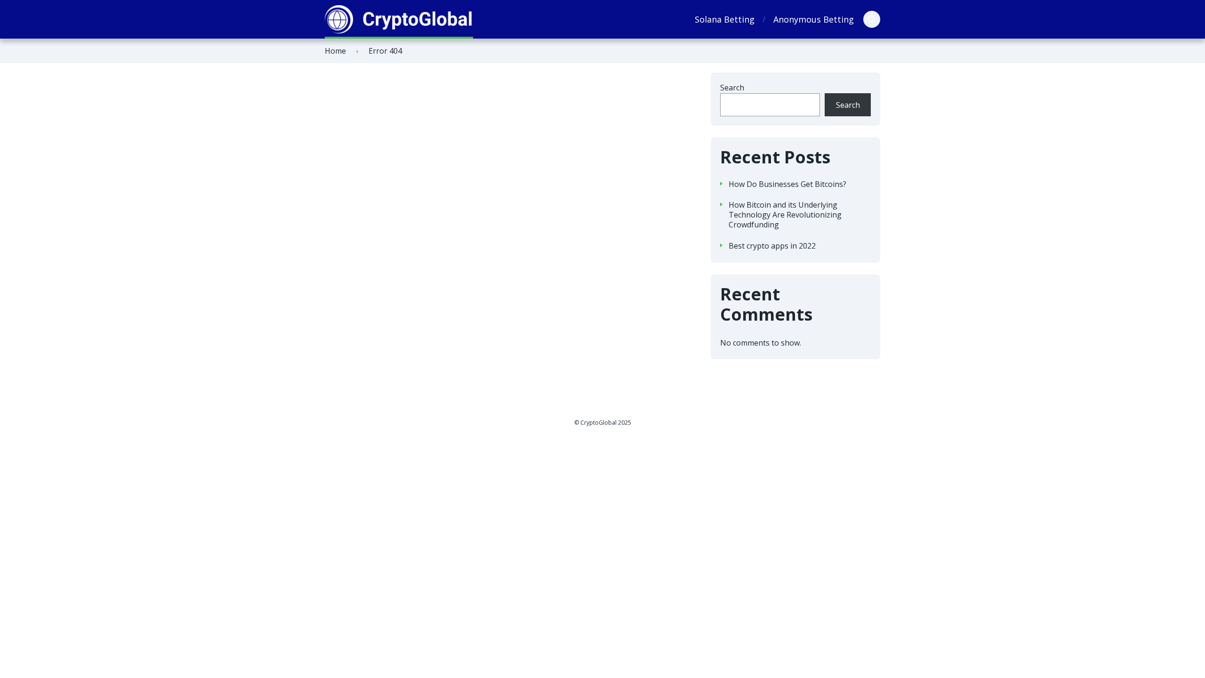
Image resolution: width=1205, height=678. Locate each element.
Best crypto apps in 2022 (772, 246)
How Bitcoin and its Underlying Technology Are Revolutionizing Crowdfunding (785, 214)
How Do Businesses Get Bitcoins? (787, 184)
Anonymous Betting (813, 19)
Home (335, 51)
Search (732, 87)
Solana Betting (725, 19)
